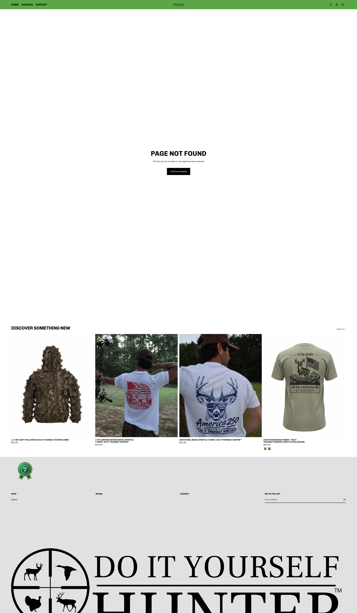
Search (14, 499)
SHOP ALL (341, 329)
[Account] (337, 5)
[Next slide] (173, 386)
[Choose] (89, 432)
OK (344, 499)
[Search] (331, 5)
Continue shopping (178, 171)
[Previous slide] (99, 386)
